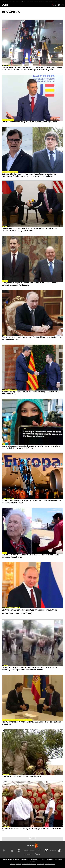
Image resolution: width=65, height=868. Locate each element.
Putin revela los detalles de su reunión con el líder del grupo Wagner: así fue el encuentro (31, 338)
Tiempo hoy (22, 1)
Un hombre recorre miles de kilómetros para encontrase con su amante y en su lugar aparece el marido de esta (29, 668)
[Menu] (63, 5)
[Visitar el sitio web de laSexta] (12, 850)
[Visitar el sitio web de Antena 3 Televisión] (5, 850)
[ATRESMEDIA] (32, 846)
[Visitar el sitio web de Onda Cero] (46, 850)
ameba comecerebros (38, 1)
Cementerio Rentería (48, 1)
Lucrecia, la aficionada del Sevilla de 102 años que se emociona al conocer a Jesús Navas (30, 556)
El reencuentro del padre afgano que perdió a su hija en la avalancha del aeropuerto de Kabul (31, 501)
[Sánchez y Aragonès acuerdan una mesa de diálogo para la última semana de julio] (32, 368)
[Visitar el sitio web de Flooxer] (37, 854)
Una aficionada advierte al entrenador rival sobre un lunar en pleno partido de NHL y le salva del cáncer (31, 447)
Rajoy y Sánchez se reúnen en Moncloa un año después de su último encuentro (31, 723)
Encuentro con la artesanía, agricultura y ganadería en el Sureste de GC (31, 829)
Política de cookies (31, 864)
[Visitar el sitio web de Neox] (19, 850)
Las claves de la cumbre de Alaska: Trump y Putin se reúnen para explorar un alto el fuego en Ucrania (30, 229)
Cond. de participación (42, 864)
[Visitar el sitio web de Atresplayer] (29, 854)
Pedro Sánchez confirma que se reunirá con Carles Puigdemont (29, 122)
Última (54, 5)
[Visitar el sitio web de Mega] (32, 850)
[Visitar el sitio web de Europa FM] (53, 850)
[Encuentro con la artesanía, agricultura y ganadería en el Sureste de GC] (32, 804)
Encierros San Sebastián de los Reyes (10, 1)
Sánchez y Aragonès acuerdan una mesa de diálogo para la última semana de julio (30, 393)
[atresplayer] (59, 4)
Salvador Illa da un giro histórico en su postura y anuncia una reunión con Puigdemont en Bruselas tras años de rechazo (29, 175)
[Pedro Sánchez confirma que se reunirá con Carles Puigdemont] (32, 98)
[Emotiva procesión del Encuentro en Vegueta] (32, 752)
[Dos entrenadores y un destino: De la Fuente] (32, 43)
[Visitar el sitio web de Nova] (25, 850)
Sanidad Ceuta (29, 1)
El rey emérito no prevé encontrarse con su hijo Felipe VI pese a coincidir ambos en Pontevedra (29, 284)
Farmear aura (57, 1)
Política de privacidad (21, 864)
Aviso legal (12, 864)
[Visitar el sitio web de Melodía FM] (60, 850)
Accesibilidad (51, 864)
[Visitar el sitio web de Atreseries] (39, 850)
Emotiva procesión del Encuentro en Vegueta (21, 776)
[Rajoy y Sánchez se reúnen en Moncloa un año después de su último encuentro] (32, 698)
